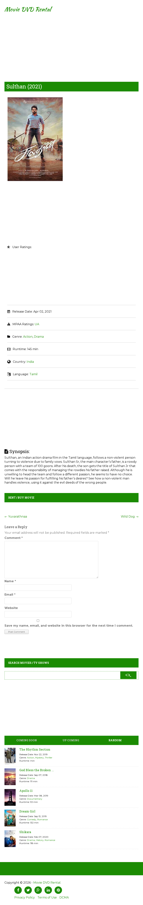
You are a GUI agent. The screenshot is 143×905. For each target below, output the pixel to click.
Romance (42, 819)
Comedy (31, 819)
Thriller (48, 757)
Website (11, 608)
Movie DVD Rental (27, 9)
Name (10, 581)
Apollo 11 (26, 791)
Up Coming (71, 740)
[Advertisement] (71, 45)
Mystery (39, 757)
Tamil (33, 374)
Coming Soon (26, 740)
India (30, 361)
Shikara (25, 832)
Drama (39, 336)
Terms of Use (47, 897)
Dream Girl (27, 811)
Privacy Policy (24, 897)
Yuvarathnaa (15, 516)
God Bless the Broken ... (36, 770)
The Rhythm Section (34, 749)
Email (9, 594)
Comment (13, 538)
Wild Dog (130, 516)
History (40, 840)
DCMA (64, 897)
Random (115, 740)
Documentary (34, 798)
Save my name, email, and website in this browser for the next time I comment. (68, 625)
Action (28, 336)
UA (37, 324)
